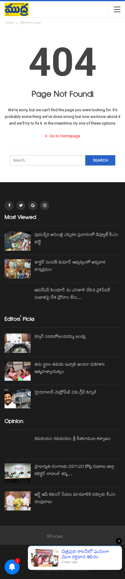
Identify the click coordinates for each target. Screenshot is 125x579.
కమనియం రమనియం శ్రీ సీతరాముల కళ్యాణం (73, 439)
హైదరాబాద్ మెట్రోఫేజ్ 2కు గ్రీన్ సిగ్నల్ (66, 393)
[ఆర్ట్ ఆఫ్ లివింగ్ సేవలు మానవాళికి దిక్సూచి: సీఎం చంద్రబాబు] (18, 501)
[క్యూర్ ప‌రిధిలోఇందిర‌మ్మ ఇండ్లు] (18, 343)
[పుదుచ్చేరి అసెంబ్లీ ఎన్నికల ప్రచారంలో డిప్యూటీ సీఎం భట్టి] (18, 241)
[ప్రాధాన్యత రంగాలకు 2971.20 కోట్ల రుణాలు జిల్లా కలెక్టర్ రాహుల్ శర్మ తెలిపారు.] (18, 473)
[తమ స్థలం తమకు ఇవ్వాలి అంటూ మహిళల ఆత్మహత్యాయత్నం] (18, 371)
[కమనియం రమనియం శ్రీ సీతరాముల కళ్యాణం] (18, 445)
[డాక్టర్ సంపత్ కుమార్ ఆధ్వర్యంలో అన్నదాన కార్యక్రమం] (18, 269)
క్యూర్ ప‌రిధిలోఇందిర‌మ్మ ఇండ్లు (60, 337)
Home (58, 537)
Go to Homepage (64, 136)
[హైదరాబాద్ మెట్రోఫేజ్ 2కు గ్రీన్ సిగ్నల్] (18, 399)
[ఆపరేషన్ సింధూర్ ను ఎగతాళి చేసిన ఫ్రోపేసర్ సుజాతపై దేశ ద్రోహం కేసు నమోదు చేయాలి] (18, 296)
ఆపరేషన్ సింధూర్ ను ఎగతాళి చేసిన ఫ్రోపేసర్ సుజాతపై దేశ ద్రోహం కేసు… (73, 294)
